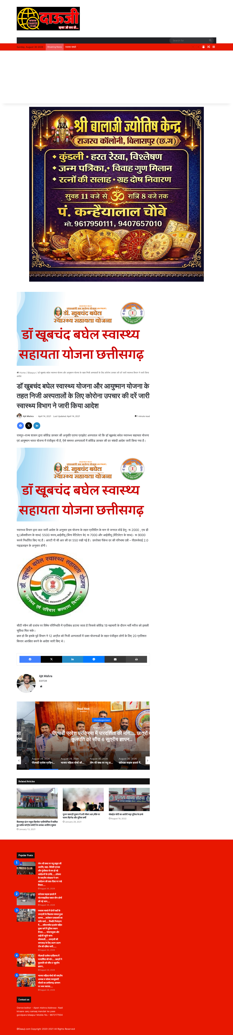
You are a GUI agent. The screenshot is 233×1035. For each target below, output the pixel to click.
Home (22, 372)
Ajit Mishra (28, 416)
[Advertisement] (116, 78)
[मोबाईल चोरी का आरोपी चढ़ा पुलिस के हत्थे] (129, 799)
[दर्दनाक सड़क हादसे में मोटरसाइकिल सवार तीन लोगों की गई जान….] (26, 898)
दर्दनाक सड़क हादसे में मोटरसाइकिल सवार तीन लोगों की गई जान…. (50, 898)
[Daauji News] (48, 18)
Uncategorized (88, 720)
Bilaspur (32, 372)
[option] (87, 735)
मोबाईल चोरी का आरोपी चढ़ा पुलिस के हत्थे (126, 814)
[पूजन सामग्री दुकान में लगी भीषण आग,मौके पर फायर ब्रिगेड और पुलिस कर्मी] (83, 799)
